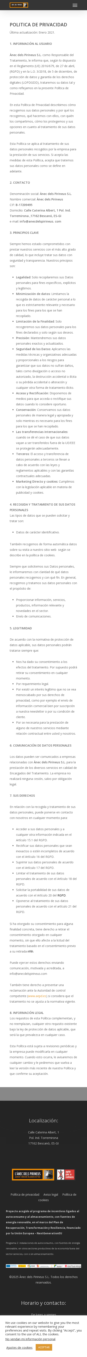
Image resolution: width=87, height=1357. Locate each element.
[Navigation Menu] (75, 5)
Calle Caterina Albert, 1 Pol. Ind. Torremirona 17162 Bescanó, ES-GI (43, 1137)
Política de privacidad (25, 1194)
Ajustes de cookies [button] (19, 1347)
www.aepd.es (37, 996)
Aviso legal (48, 1194)
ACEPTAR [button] (44, 1347)
